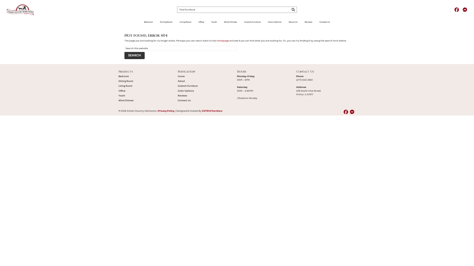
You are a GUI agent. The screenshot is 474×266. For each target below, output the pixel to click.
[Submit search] (293, 10)
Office (201, 22)
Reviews (308, 22)
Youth (214, 22)
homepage (223, 40)
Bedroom (148, 22)
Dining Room (166, 22)
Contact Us (324, 22)
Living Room (185, 22)
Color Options (274, 22)
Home (181, 76)
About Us (293, 22)
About (181, 81)
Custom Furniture (252, 22)
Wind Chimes (230, 22)
